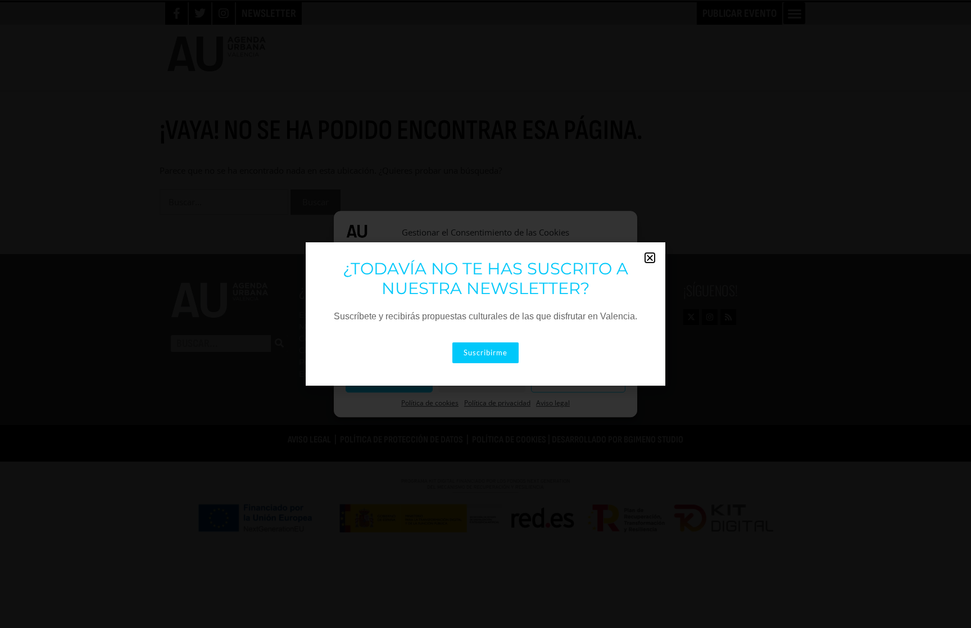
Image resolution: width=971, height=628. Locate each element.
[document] (485, 314)
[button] (650, 258)
